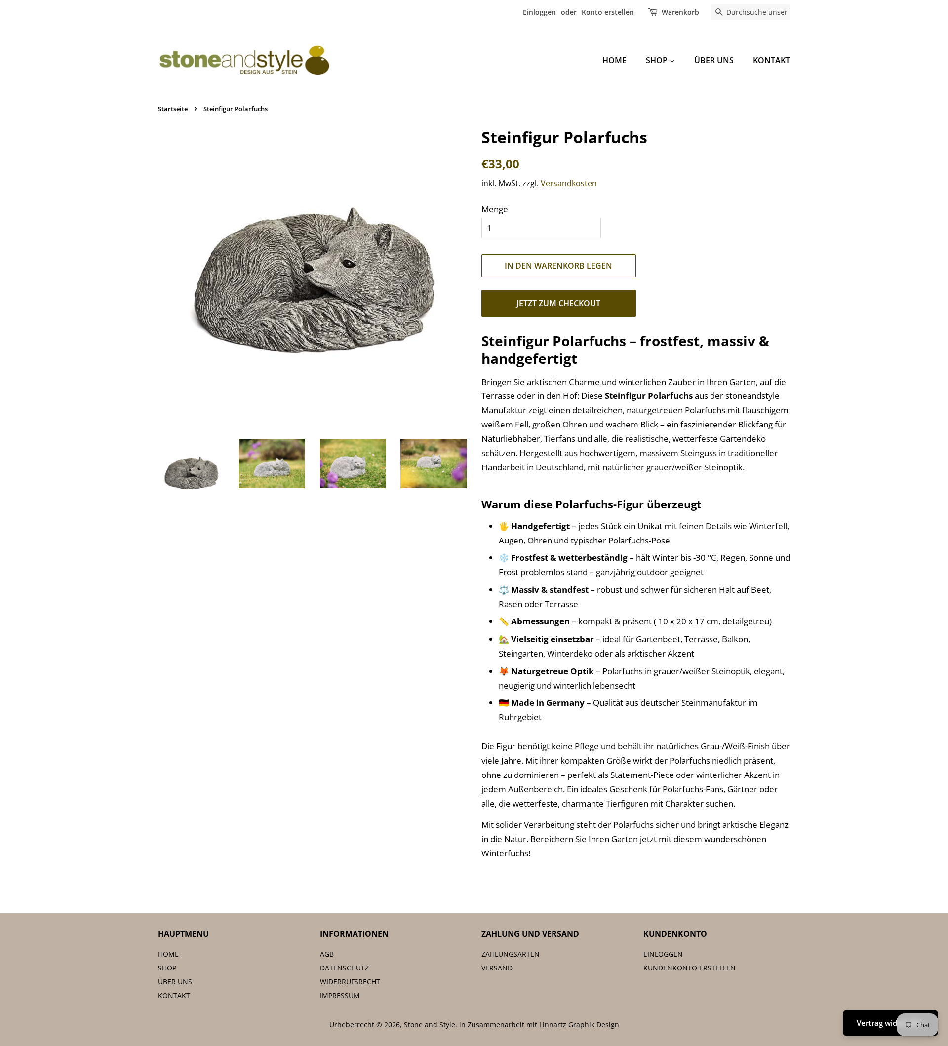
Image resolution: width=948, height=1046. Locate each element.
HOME (614, 60)
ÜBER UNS (714, 60)
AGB (327, 954)
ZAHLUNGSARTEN (510, 954)
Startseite (173, 108)
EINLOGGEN (663, 954)
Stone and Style (429, 1024)
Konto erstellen (608, 12)
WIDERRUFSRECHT (350, 981)
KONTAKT (771, 60)
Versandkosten (569, 183)
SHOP (658, 60)
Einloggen (539, 12)
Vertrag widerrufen (890, 1023)
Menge (494, 209)
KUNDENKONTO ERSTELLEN (689, 967)
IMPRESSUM (340, 995)
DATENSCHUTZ (344, 967)
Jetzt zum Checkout (558, 303)
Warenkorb (680, 12)
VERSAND (497, 967)
